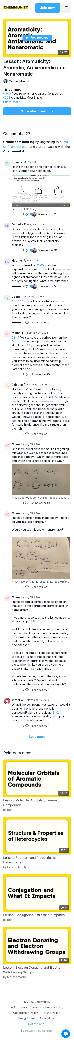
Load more (37, 737)
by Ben (7, 809)
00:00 (7, 93)
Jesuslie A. (19, 162)
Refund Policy (51, 1012)
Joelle (16, 296)
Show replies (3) (47, 214)
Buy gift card (26, 1018)
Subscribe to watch (35, 111)
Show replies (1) (47, 286)
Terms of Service (30, 1007)
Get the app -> (38, 1024)
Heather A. (19, 260)
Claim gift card (48, 1018)
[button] (65, 1033)
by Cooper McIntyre (16, 867)
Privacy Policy (54, 1007)
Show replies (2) (47, 250)
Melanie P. (19, 332)
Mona (16, 444)
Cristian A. (19, 384)
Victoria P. (19, 700)
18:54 (55, 397)
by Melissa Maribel (15, 977)
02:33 (6, 97)
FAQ (12, 1007)
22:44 (15, 337)
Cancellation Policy (25, 1012)
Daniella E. (19, 224)
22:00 (40, 265)
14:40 (54, 712)
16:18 (32, 621)
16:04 (19, 301)
